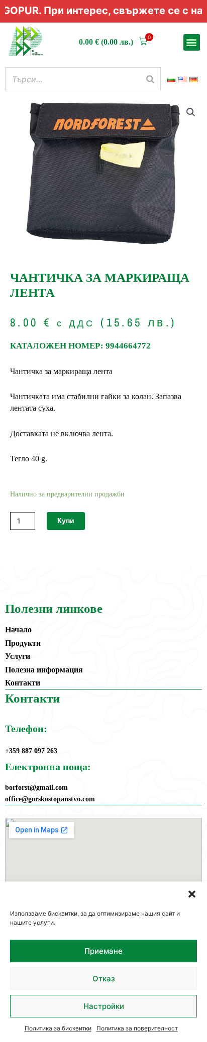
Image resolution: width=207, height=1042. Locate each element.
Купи (65, 520)
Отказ (103, 978)
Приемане (103, 951)
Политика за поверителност (137, 1028)
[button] (192, 894)
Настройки (103, 1006)
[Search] (150, 79)
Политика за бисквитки (58, 1028)
